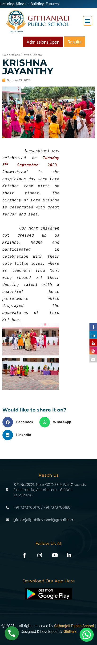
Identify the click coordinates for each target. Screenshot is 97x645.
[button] (87, 20)
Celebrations (11, 55)
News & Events (31, 55)
